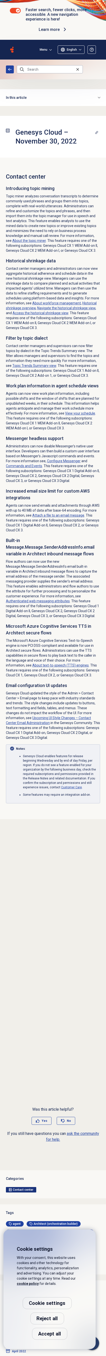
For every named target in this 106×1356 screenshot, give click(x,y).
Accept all (49, 1334)
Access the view (40, 313)
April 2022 (19, 1351)
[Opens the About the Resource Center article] (92, 49)
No (69, 1121)
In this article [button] (16, 98)
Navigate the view (66, 308)
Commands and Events (24, 466)
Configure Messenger (64, 461)
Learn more (49, 29)
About (56, 303)
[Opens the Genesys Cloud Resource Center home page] (12, 50)
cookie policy (28, 1284)
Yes (44, 1121)
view (34, 366)
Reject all (47, 1318)
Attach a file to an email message (58, 515)
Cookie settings (47, 1303)
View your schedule (80, 413)
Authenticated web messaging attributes (38, 601)
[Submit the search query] (22, 69)
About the (29, 241)
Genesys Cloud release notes (10, 69)
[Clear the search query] (78, 69)
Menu (43, 49)
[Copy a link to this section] (96, 132)
